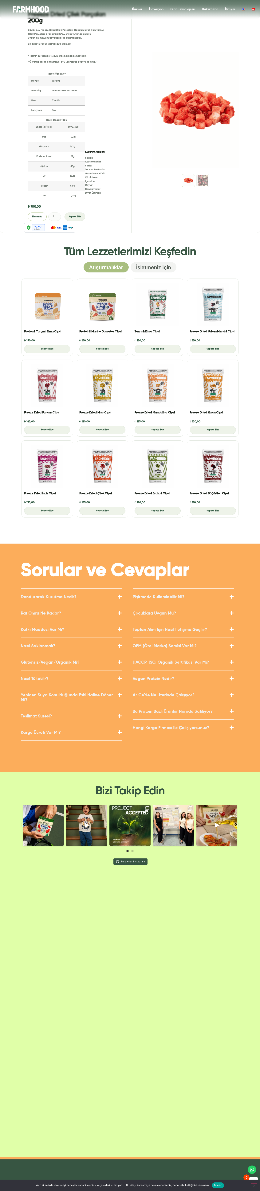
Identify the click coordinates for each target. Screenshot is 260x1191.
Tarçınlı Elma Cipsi (147, 331)
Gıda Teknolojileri (182, 9)
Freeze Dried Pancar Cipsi (41, 412)
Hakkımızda (210, 9)
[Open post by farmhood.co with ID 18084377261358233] (43, 825)
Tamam (218, 1185)
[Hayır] (254, 1185)
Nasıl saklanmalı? (38, 646)
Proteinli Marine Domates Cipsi (100, 331)
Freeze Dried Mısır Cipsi (95, 412)
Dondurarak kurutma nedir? (49, 597)
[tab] (106, 267)
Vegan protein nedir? (153, 679)
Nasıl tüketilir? (34, 679)
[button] (71, 599)
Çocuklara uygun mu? (154, 613)
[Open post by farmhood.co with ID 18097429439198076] (216, 825)
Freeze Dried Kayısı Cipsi (206, 412)
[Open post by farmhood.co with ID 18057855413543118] (173, 825)
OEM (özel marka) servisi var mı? (165, 646)
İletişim (230, 9)
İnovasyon (156, 9)
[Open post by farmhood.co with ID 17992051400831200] (86, 825)
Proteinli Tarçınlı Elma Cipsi (42, 331)
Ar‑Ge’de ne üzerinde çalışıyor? (164, 695)
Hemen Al (37, 217)
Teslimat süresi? (36, 716)
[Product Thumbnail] (47, 304)
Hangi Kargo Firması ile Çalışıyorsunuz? (171, 728)
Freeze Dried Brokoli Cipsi (152, 493)
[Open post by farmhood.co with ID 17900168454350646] (130, 825)
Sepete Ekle (75, 217)
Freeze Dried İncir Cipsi (40, 493)
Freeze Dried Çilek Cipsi (95, 493)
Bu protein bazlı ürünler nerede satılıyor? (173, 711)
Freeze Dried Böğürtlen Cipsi (209, 493)
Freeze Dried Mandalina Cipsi (155, 412)
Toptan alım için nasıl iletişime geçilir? (170, 630)
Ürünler (137, 9)
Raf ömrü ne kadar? (41, 613)
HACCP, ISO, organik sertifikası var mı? (171, 662)
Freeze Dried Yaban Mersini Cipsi (212, 331)
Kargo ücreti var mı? (41, 733)
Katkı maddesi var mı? (42, 630)
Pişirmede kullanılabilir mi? (158, 597)
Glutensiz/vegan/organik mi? (50, 662)
